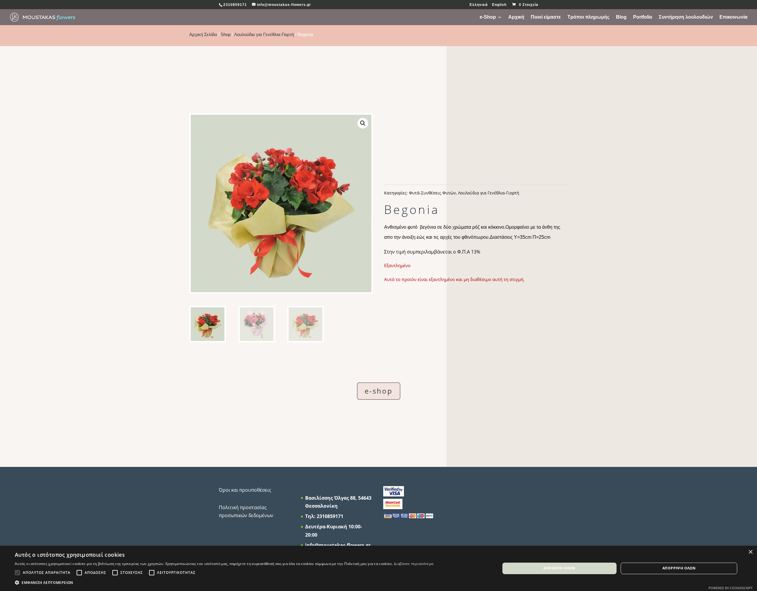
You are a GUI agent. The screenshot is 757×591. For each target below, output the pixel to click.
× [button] (750, 552)
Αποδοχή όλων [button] (559, 568)
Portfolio (642, 17)
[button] (363, 123)
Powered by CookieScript (731, 588)
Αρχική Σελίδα (203, 34)
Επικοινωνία (733, 17)
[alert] (378, 568)
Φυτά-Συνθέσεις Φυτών (432, 193)
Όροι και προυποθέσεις (245, 490)
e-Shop (488, 17)
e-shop (379, 391)
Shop (226, 34)
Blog (621, 17)
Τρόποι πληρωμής (588, 17)
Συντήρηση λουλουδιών (686, 17)
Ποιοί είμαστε (546, 17)
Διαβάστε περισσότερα (413, 563)
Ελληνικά (479, 5)
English (499, 5)
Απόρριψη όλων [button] (678, 568)
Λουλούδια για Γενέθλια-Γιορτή (264, 34)
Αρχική (516, 17)
